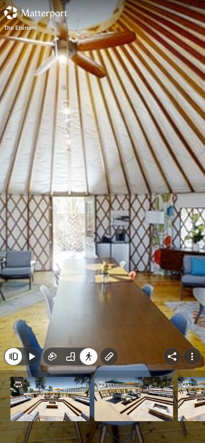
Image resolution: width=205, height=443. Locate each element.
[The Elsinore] (102, 221)
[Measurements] (109, 356)
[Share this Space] (172, 356)
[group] (70, 356)
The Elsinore (20, 28)
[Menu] (192, 356)
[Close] (13, 356)
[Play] (31, 356)
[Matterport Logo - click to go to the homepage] (35, 12)
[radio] (52, 356)
